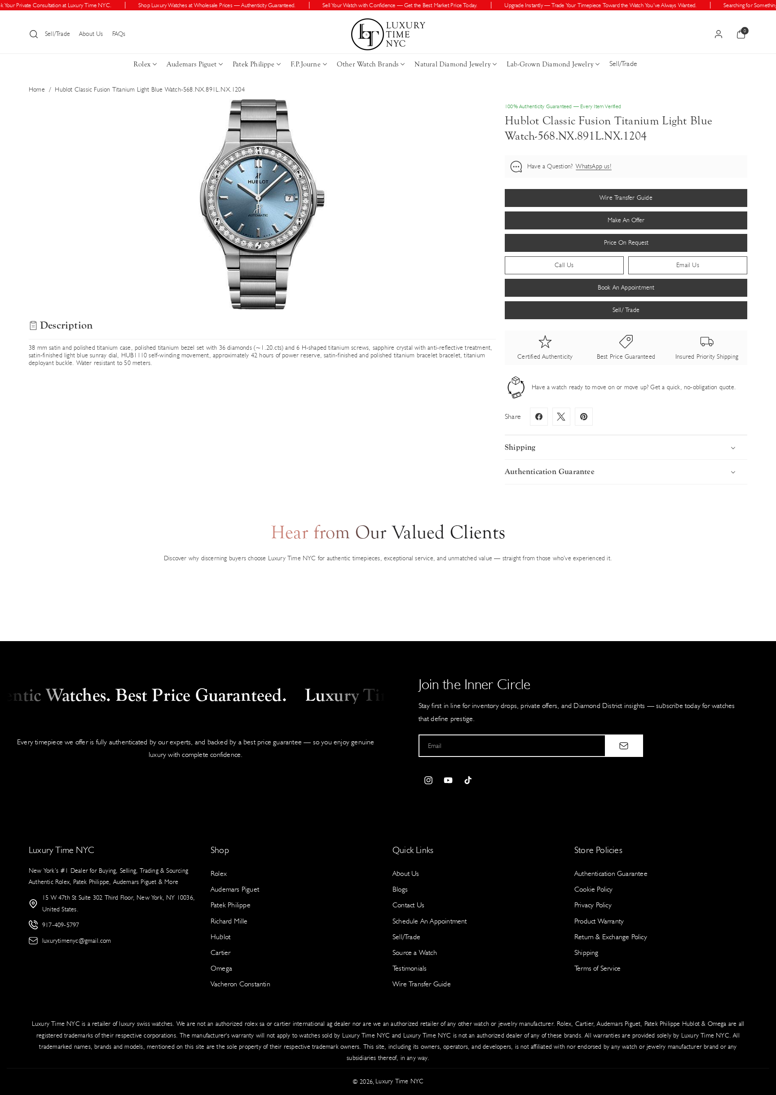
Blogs (400, 889)
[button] (33, 34)
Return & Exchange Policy (610, 936)
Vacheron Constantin (240, 984)
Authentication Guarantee (611, 873)
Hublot (220, 936)
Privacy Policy (593, 905)
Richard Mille (229, 921)
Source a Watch (414, 952)
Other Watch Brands (368, 64)
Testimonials (409, 968)
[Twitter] (561, 417)
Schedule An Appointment (429, 921)
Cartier (220, 952)
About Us (91, 34)
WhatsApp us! (593, 166)
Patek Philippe (253, 64)
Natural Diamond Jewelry (452, 64)
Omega (221, 968)
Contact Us (408, 905)
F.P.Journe (306, 64)
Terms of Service (597, 968)
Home (37, 89)
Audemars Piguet (191, 64)
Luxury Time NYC (399, 1081)
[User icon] (718, 34)
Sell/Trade (57, 34)
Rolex (141, 64)
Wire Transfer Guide (421, 984)
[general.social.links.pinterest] (584, 417)
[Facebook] (539, 417)
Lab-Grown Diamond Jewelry (550, 64)
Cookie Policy (593, 889)
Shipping (586, 952)
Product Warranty (599, 921)
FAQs (119, 34)
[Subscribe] (624, 745)
